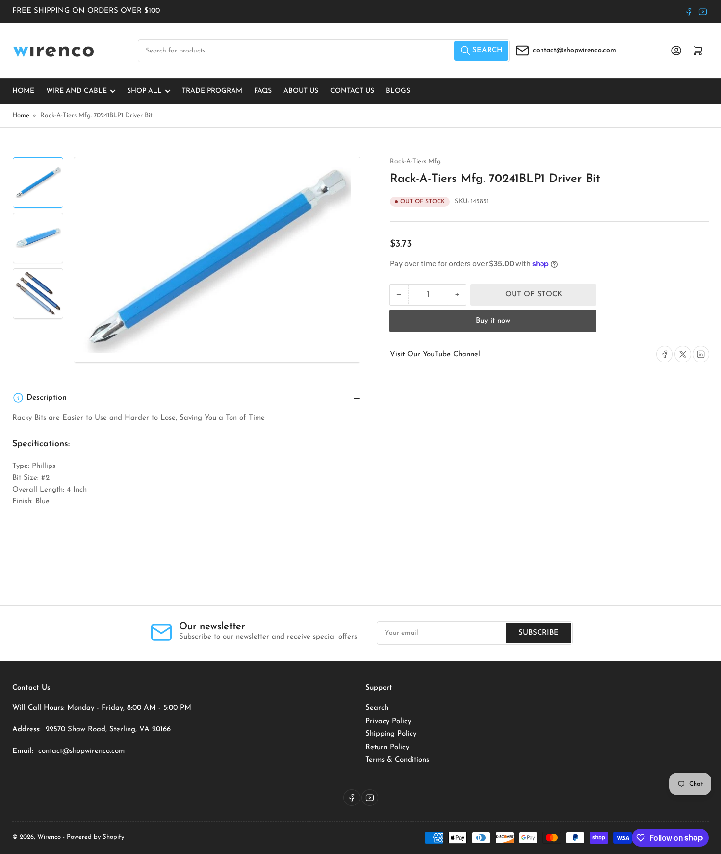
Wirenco (49, 837)
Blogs (398, 91)
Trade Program (212, 91)
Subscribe (538, 633)
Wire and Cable (76, 91)
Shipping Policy (390, 734)
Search (376, 708)
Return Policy (387, 747)
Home (23, 91)
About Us (300, 91)
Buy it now (493, 321)
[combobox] (324, 50)
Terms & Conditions (397, 760)
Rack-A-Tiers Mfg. (415, 161)
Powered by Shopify (95, 837)
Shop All (144, 91)
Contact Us (352, 91)
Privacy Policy (388, 721)
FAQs (263, 91)
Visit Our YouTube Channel (435, 354)
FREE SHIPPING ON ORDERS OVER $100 (86, 11)
